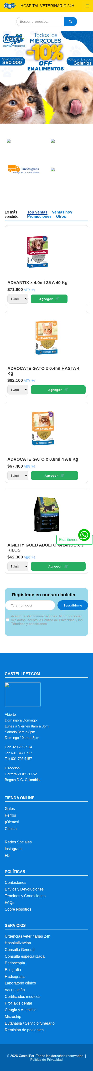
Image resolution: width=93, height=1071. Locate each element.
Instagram (13, 849)
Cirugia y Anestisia (20, 1010)
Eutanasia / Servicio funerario (30, 1023)
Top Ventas (37, 212)
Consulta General (20, 950)
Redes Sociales (18, 842)
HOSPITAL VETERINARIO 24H (47, 6)
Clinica (11, 829)
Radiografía (15, 976)
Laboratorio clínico (20, 983)
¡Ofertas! (12, 822)
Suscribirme (72, 605)
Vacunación (15, 990)
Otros (61, 216)
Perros (10, 815)
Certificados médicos (22, 996)
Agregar (49, 299)
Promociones (39, 216)
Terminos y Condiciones (25, 896)
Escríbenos (68, 540)
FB (7, 855)
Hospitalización (18, 943)
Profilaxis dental (18, 1003)
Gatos (10, 809)
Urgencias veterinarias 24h (27, 936)
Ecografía (13, 970)
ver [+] (29, 289)
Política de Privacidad (46, 1059)
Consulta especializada (25, 956)
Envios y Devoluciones (24, 889)
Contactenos (15, 882)
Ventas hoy (62, 212)
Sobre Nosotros (18, 909)
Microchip (13, 1017)
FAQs (9, 903)
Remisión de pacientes (24, 1030)
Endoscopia (15, 963)
